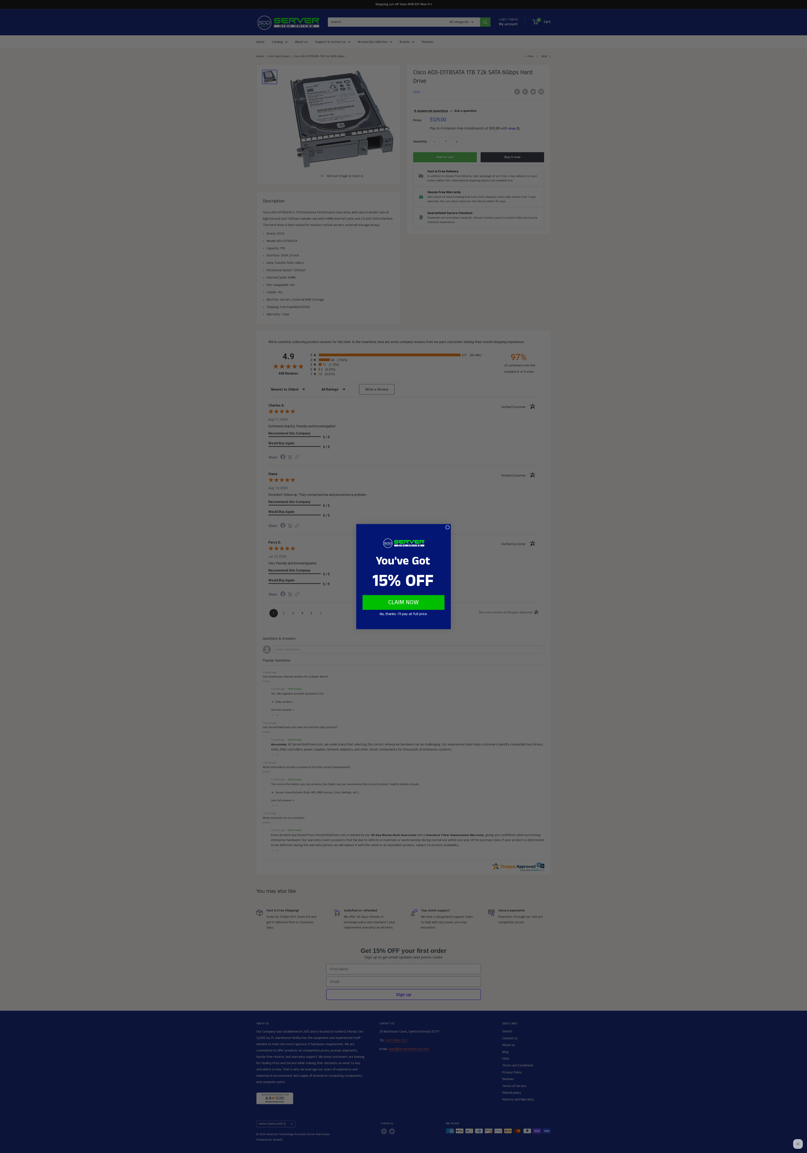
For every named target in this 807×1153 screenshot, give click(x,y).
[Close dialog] (447, 527)
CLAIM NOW (403, 602)
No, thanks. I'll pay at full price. (403, 614)
